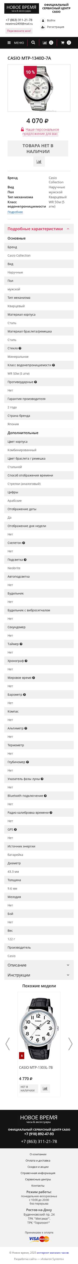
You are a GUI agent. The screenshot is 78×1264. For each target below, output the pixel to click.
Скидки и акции (38, 1167)
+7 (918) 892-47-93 (39, 1133)
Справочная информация (38, 1173)
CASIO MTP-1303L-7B (36, 1067)
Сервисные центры (38, 1179)
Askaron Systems (52, 1259)
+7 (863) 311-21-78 (19, 20)
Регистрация (55, 27)
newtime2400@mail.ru (19, 24)
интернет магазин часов (53, 1252)
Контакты (37, 1185)
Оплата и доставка (38, 1160)
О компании (38, 1154)
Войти (50, 20)
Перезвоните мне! (19, 31)
